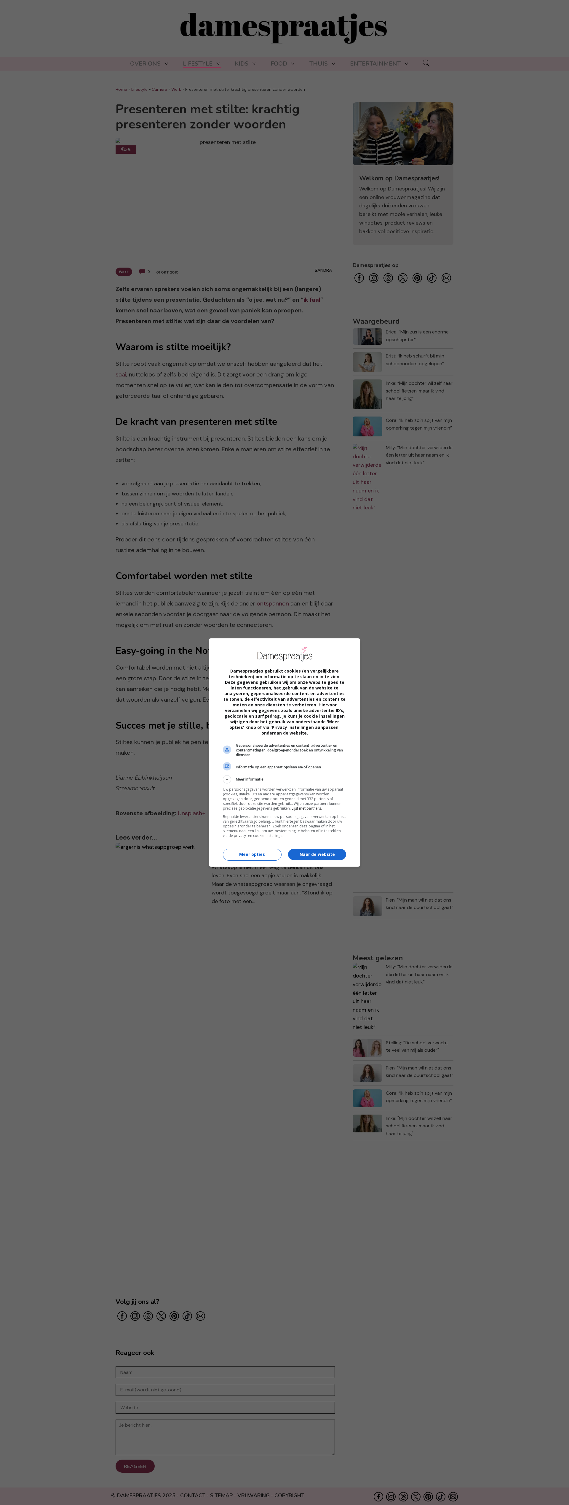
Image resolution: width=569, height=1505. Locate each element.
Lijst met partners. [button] (307, 808)
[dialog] (284, 752)
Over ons (145, 64)
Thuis (318, 64)
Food (279, 64)
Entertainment (375, 64)
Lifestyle (197, 64)
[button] (284, 779)
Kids (241, 64)
